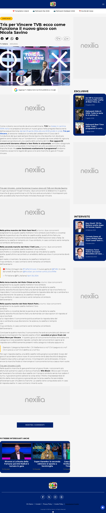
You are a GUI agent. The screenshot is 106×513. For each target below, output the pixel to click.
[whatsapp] (12, 40)
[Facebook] (41, 496)
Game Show (6, 18)
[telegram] (17, 40)
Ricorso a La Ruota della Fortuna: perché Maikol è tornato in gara (16, 463)
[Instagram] (54, 496)
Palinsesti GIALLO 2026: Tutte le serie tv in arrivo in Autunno (94, 113)
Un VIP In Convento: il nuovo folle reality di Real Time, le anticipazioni (95, 100)
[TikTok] (60, 496)
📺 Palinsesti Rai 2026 (41, 11)
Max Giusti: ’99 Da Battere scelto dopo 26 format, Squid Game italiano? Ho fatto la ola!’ (95, 225)
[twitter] (7, 40)
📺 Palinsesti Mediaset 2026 (64, 11)
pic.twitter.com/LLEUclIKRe (44, 272)
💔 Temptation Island (21, 11)
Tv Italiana (4, 44)
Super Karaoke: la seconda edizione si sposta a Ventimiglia (47, 463)
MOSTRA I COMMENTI (35, 425)
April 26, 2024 (33, 276)
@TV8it (55, 269)
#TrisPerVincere (29, 269)
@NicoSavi (27, 272)
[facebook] (2, 40)
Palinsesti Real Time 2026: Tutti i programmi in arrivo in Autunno (95, 127)
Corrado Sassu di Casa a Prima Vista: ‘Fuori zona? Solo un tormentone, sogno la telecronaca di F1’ (95, 239)
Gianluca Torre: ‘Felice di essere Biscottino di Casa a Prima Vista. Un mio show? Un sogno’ (94, 252)
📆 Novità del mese (86, 11)
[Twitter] (48, 496)
